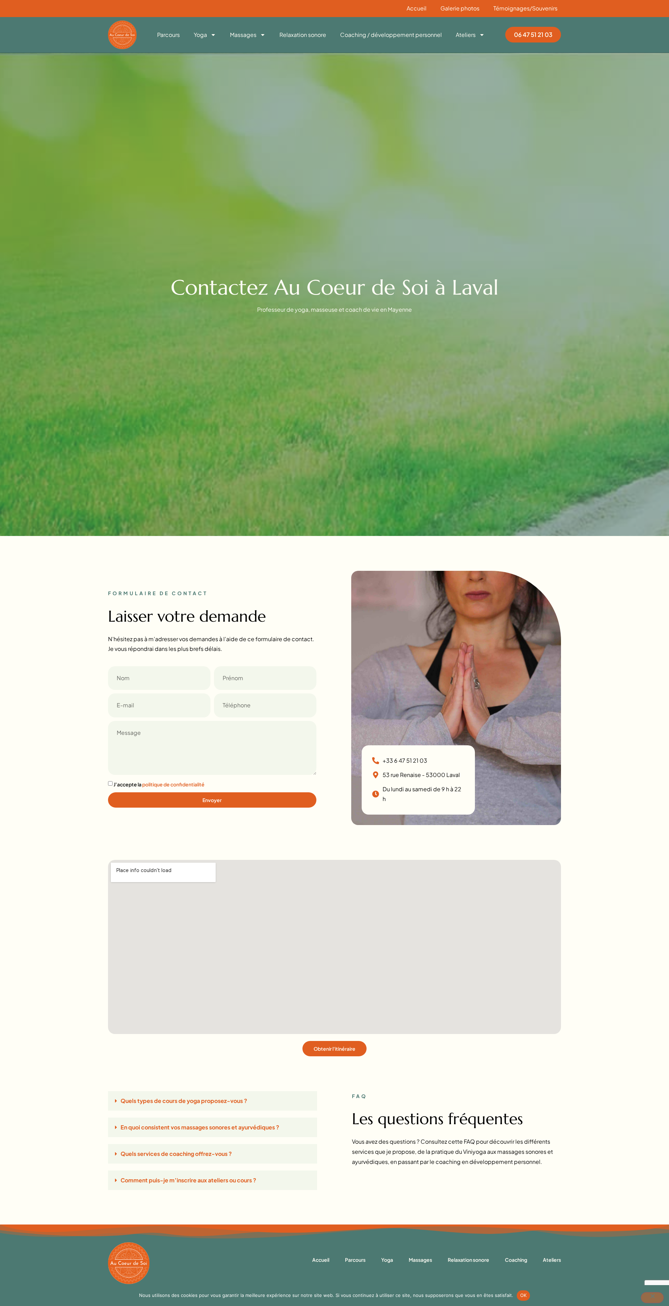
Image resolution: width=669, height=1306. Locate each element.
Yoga (200, 34)
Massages (243, 34)
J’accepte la (159, 784)
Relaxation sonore (302, 34)
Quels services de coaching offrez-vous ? (176, 1153)
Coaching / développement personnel (391, 34)
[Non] (652, 1297)
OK (523, 1295)
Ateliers (466, 34)
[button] (212, 1101)
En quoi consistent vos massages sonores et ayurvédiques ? (200, 1127)
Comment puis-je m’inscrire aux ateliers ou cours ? (188, 1180)
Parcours (168, 34)
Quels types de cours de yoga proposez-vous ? (184, 1100)
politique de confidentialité (173, 784)
